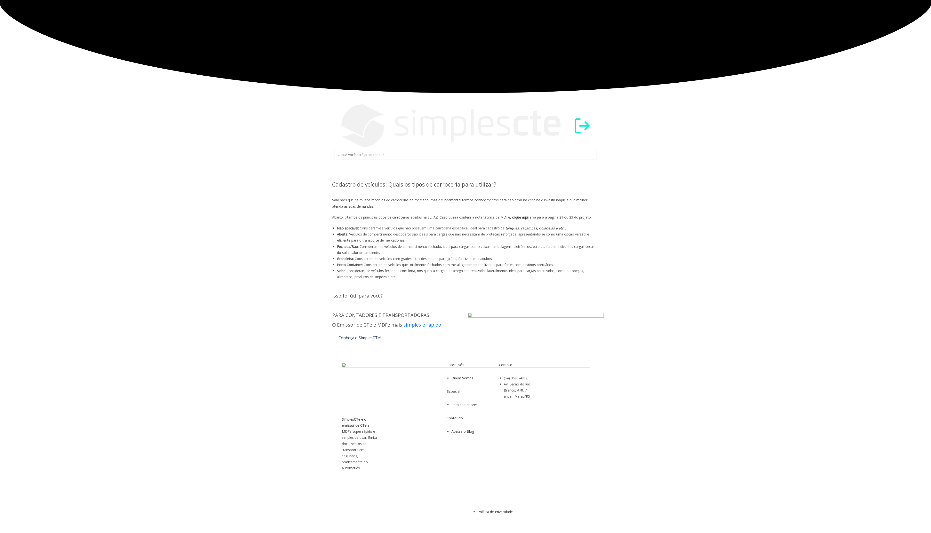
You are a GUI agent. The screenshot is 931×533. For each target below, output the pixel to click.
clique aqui (520, 217)
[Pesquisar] (341, 164)
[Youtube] (557, 383)
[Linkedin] (570, 383)
